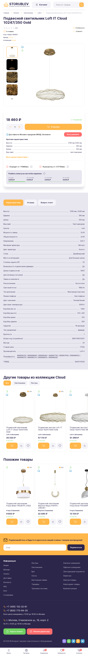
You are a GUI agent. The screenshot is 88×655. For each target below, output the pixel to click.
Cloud (14, 40)
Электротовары (69, 580)
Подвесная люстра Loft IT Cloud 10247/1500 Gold (50, 428)
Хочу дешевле (73, 134)
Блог (5, 591)
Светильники (28, 13)
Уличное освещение (71, 563)
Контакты (7, 582)
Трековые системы (39, 588)
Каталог (16, 13)
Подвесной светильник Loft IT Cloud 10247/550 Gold (17, 429)
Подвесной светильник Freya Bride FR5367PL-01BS (18, 504)
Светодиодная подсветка (74, 571)
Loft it (39, 13)
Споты (34, 576)
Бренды (6, 570)
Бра (33, 571)
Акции (6, 565)
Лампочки (67, 576)
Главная (6, 13)
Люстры (35, 563)
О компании (8, 595)
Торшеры (35, 584)
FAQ (5, 586)
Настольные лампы (39, 580)
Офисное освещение (71, 567)
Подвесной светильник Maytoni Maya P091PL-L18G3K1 (48, 505)
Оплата (6, 574)
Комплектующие (70, 588)
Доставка (7, 578)
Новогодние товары (71, 584)
